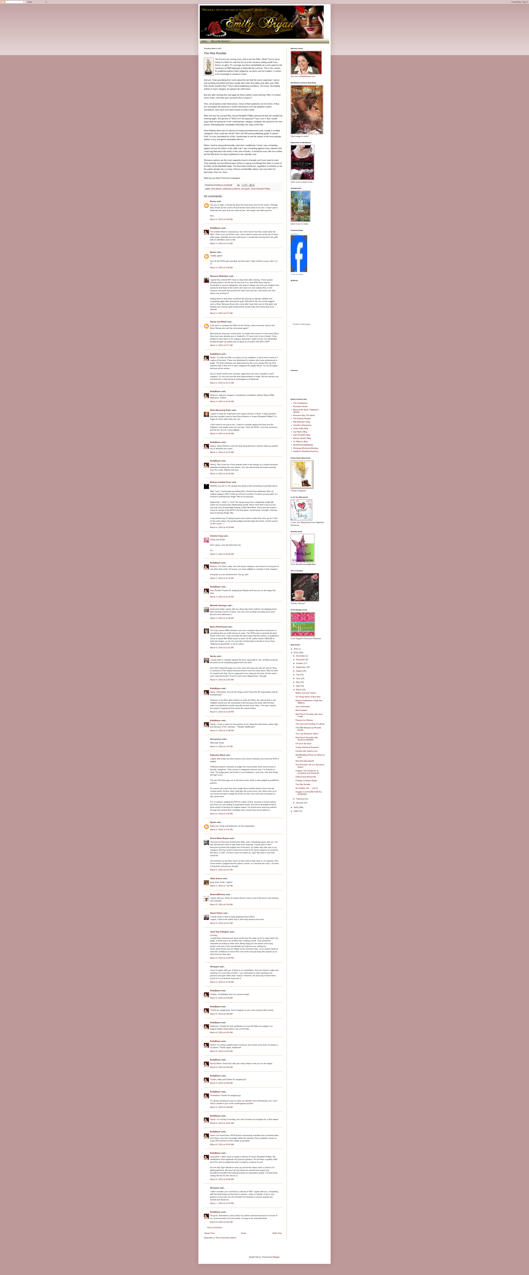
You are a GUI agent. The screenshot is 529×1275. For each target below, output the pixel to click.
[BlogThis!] (245, 185)
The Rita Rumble (302, 784)
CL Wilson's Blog (300, 441)
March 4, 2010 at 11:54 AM (222, 680)
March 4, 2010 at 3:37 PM (221, 746)
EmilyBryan (215, 228)
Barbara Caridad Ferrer (220, 482)
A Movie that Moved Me (305, 777)
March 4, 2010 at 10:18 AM (222, 473)
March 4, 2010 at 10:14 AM (222, 401)
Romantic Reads (300, 406)
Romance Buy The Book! (304, 415)
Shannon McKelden (219, 276)
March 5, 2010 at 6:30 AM (221, 904)
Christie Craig (216, 536)
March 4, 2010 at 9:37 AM (221, 313)
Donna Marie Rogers (219, 838)
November (301, 659)
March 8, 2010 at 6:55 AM (221, 1222)
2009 (296, 807)
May (298, 682)
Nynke (213, 252)
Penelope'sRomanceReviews (306, 448)
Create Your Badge (297, 274)
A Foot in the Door (303, 743)
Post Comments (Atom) (226, 1238)
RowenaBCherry (217, 894)
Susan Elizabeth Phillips (260, 189)
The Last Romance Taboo (306, 734)
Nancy (213, 201)
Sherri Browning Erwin (220, 410)
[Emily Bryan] (299, 271)
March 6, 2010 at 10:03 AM (222, 1144)
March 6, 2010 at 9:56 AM (221, 1083)
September (301, 667)
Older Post (277, 1233)
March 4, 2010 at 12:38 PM (222, 730)
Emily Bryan (295, 234)
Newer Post (210, 1233)
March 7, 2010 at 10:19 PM (222, 1203)
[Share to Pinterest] (253, 185)
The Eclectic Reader (302, 418)
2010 (296, 652)
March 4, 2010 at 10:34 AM (222, 527)
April (298, 686)
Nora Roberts (216, 189)
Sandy (213, 656)
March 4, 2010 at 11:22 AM (222, 578)
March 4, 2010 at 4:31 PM (221, 829)
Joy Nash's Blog (300, 432)
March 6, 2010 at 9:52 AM (221, 1032)
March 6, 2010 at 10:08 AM (222, 1179)
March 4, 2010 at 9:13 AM (221, 243)
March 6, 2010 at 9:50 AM (221, 1014)
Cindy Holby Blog (300, 428)
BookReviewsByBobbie (303, 445)
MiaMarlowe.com (307, 76)
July (298, 674)
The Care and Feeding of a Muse (310, 724)
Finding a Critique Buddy (306, 780)
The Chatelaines (300, 403)
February (300, 799)
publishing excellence (231, 189)
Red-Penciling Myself (304, 761)
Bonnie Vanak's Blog (302, 438)
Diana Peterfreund (218, 627)
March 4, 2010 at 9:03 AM (221, 219)
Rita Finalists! (301, 710)
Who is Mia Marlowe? (220, 41)
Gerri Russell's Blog (301, 435)
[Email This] (243, 185)
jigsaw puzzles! (246, 1103)
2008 (296, 811)
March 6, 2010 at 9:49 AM (221, 998)
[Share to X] (248, 185)
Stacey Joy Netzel (218, 322)
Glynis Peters (216, 913)
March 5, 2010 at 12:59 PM (222, 958)
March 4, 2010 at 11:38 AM (222, 618)
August (299, 671)
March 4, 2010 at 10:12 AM (222, 383)
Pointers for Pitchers (304, 720)
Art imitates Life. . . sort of (306, 788)
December (301, 656)
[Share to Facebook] (250, 185)
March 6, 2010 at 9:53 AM (221, 1051)
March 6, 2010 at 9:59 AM (221, 1107)
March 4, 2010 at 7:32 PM (221, 886)
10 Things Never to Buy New (307, 697)
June (298, 678)
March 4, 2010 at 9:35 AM (221, 267)
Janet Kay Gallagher (219, 932)
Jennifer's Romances (302, 425)
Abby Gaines (216, 878)
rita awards (245, 189)
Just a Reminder (302, 706)
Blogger (276, 1257)
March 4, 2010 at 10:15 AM (222, 433)
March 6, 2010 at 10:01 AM (222, 1123)
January (300, 803)
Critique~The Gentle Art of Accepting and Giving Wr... (308, 772)
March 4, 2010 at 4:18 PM (221, 814)
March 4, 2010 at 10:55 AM (222, 554)
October (300, 663)
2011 (296, 649)
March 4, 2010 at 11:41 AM (222, 647)
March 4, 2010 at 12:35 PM (222, 712)
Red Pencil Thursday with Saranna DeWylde (306, 738)
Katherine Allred (217, 755)
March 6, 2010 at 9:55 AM (221, 1067)
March (299, 689)
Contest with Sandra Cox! (306, 751)
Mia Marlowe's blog (301, 422)
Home (204, 41)
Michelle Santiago (218, 605)
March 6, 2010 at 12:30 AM (222, 982)
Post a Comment (214, 1227)
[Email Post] (238, 185)
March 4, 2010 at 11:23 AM (222, 597)
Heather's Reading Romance (305, 451)
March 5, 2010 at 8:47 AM (221, 923)
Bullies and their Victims (305, 693)
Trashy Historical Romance (307, 747)
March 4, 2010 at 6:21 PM (221, 870)
